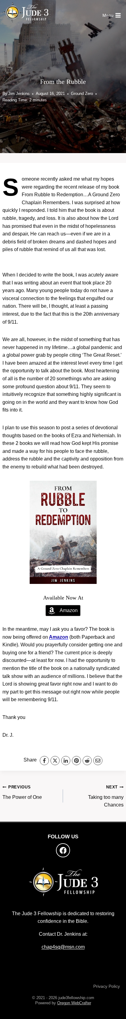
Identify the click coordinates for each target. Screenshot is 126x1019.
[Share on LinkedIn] (65, 760)
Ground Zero (82, 93)
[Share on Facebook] (44, 760)
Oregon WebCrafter (74, 1003)
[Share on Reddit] (87, 760)
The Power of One (22, 792)
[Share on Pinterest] (76, 760)
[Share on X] (55, 760)
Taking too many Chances (106, 796)
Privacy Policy (106, 986)
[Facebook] (63, 850)
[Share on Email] (97, 760)
